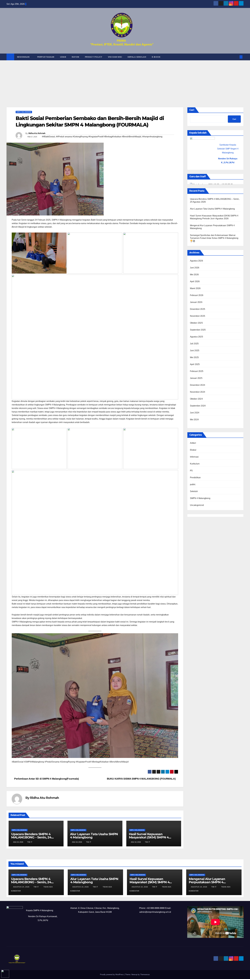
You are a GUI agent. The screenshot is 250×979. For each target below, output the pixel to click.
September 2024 (198, 406)
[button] (237, 57)
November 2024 (197, 392)
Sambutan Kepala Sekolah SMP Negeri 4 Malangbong (227, 149)
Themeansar (144, 974)
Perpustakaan (45, 57)
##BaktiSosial (48, 136)
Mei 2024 (194, 419)
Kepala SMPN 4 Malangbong (39, 910)
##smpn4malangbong (152, 136)
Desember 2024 (197, 385)
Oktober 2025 (196, 323)
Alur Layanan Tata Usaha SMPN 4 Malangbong (94, 835)
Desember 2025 (197, 309)
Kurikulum (195, 464)
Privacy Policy (93, 57)
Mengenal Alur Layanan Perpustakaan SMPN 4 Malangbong (207, 882)
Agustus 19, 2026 (80, 887)
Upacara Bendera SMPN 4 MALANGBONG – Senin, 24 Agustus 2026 (31, 837)
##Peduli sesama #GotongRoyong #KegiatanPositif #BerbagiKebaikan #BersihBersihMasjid (98, 136)
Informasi (194, 457)
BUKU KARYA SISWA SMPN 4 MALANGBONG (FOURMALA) (141, 778)
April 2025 (195, 364)
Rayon (75, 57)
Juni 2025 (194, 350)
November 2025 (197, 316)
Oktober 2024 (196, 399)
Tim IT (29, 842)
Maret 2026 (195, 288)
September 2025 (198, 330)
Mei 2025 (194, 357)
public (193, 484)
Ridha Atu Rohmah (36, 133)
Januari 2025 (196, 378)
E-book (156, 57)
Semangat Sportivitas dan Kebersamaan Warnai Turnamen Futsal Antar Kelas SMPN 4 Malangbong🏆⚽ (214, 238)
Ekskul (193, 450)
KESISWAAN (23, 57)
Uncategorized (197, 505)
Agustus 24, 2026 (21, 887)
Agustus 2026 (196, 261)
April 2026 (195, 281)
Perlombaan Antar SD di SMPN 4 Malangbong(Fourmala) (46, 778)
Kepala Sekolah (137, 57)
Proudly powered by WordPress (112, 974)
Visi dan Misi (115, 57)
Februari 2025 (196, 371)
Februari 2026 (196, 295)
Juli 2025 (194, 343)
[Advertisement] (125, 80)
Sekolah (194, 491)
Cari (191, 110)
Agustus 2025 (196, 337)
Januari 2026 (196, 302)
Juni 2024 (194, 413)
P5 (191, 471)
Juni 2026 (194, 268)
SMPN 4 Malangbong (23, 112)
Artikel (193, 443)
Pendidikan (195, 477)
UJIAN (63, 57)
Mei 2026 (194, 274)
